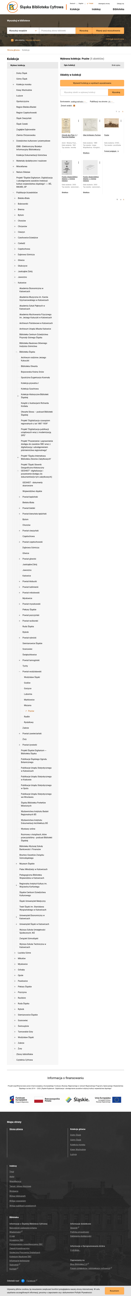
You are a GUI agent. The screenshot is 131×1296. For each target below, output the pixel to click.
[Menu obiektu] (78, 121)
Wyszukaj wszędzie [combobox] (18, 30)
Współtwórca (15, 1181)
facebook (31, 1281)
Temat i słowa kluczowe (20, 1186)
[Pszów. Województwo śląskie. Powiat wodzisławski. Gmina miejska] (69, 167)
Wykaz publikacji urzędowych (22, 1206)
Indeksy (96, 9)
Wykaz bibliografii (17, 1196)
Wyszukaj (83, 30)
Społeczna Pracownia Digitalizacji (24, 1252)
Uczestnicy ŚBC (16, 1240)
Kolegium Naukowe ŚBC (20, 1256)
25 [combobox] (109, 102)
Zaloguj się (120, 3)
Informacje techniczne (19, 1260)
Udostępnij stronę (104, 3)
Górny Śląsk (75, 1140)
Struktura (86, 153)
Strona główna (13, 50)
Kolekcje (75, 9)
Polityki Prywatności (83, 1292)
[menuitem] (22, 73)
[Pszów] (111, 125)
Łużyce (73, 1154)
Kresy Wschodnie (78, 1149)
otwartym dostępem (33, 40)
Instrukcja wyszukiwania (115, 39)
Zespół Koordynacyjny (19, 1248)
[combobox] (57, 30)
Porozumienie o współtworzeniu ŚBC (26, 1244)
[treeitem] (32, 73)
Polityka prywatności (79, 1232)
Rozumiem (114, 1291)
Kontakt (13, 1269)
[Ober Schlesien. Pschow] (90, 125)
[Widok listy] (74, 105)
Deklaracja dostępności (80, 1236)
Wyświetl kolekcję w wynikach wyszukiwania (92, 83)
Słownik (73, 1228)
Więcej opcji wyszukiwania (108, 30)
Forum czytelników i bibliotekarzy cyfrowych (90, 1268)
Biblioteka (118, 9)
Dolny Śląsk (75, 1135)
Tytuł (11, 1171)
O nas (12, 1236)
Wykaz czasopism (17, 1201)
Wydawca (13, 1191)
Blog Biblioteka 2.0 (78, 1264)
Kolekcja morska (77, 1144)
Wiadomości (15, 1232)
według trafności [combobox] (77, 102)
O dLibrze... (75, 1250)
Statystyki (13, 1265)
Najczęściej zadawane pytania (23, 1228)
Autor (11, 1176)
